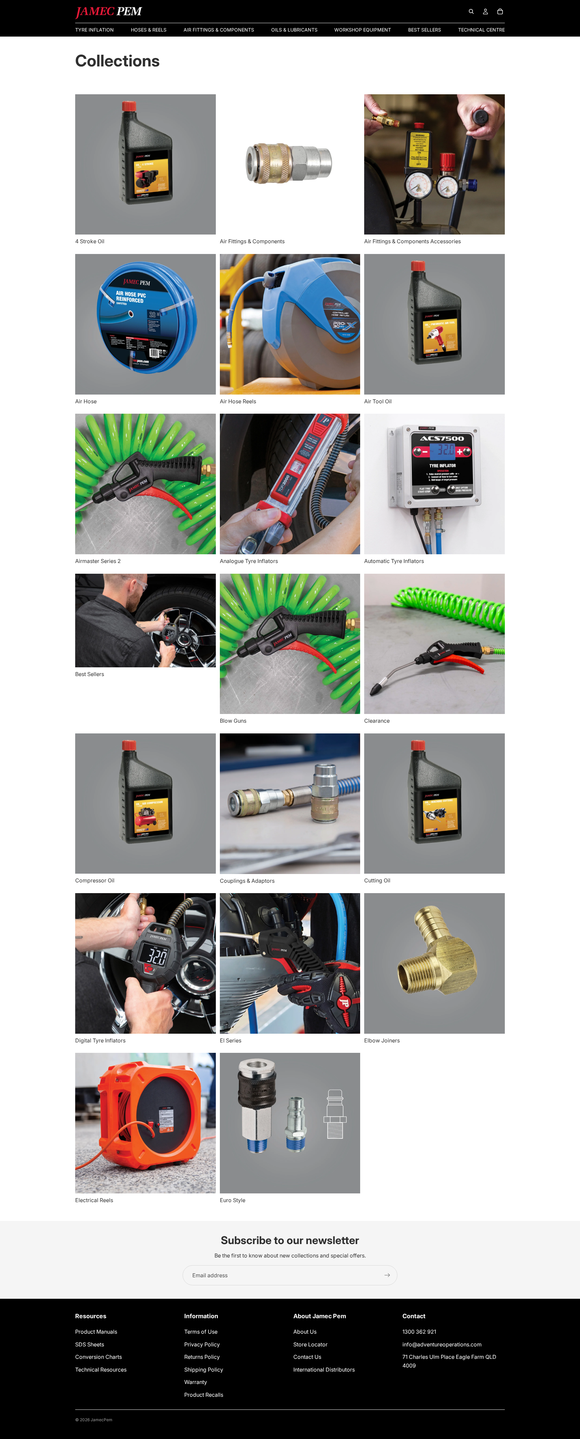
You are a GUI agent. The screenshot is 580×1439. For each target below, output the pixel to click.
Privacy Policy (202, 1344)
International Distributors (324, 1369)
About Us (305, 1331)
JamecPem (101, 1419)
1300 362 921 (419, 1331)
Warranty (195, 1382)
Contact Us (307, 1357)
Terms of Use (201, 1331)
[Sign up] (387, 1275)
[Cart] (500, 11)
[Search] (471, 11)
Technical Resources (101, 1369)
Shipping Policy (203, 1369)
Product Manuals (96, 1331)
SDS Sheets (89, 1344)
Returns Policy (202, 1357)
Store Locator (310, 1344)
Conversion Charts (98, 1357)
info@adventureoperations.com (442, 1344)
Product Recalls (203, 1394)
